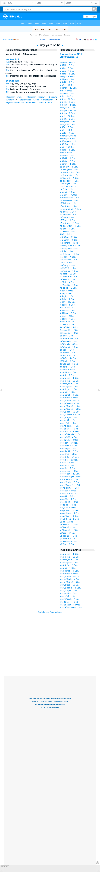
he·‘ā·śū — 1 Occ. (67, 229)
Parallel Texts (45, 102)
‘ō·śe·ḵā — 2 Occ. (67, 299)
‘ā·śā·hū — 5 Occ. (67, 65)
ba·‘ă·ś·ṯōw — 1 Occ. (69, 167)
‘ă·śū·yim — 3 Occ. (68, 161)
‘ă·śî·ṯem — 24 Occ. (68, 110)
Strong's (10, 39)
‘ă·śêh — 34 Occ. (67, 85)
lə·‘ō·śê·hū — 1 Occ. (68, 259)
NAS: (7, 64)
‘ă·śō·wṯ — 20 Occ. (68, 136)
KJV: (7, 70)
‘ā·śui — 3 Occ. (66, 152)
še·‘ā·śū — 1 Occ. (67, 324)
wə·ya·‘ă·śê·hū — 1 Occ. (70, 510)
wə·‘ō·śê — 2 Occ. (68, 496)
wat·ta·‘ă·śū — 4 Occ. (69, 440)
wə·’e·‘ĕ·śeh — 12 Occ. (70, 474)
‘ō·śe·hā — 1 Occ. (67, 310)
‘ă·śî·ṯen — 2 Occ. (67, 113)
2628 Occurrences (69, 57)
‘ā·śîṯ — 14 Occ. (67, 96)
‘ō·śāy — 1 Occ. (66, 293)
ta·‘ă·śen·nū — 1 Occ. (69, 347)
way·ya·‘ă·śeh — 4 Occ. (70, 403)
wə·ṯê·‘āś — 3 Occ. (68, 505)
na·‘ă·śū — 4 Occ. (67, 282)
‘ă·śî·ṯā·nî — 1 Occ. (68, 107)
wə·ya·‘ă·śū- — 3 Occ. (69, 516)
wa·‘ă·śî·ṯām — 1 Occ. (69, 378)
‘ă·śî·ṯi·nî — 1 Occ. (67, 121)
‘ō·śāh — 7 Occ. (66, 290)
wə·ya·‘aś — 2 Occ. (68, 507)
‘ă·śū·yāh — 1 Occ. (68, 158)
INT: (7, 76)
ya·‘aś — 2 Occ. (66, 522)
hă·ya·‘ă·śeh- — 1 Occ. (69, 223)
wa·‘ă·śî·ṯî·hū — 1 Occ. (69, 383)
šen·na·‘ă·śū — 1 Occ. (69, 333)
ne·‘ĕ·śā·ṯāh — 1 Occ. (69, 285)
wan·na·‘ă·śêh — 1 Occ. (70, 426)
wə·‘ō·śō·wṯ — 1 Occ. (69, 502)
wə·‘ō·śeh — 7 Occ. (68, 493)
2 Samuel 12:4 (12, 81)
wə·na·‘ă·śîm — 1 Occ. (69, 488)
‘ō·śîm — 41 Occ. (67, 321)
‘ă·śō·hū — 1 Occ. (67, 133)
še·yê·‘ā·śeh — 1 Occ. (69, 327)
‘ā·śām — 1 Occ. (67, 68)
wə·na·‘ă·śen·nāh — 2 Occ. (71, 485)
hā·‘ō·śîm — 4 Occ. (68, 214)
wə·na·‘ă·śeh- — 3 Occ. (70, 482)
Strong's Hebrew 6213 (71, 54)
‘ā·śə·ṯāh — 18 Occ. (68, 88)
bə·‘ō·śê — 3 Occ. (67, 189)
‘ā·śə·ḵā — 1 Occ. (67, 82)
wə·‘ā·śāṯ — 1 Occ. (68, 448)
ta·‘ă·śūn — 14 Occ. (68, 358)
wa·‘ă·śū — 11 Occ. (68, 392)
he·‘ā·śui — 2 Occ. (67, 231)
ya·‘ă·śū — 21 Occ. (68, 533)
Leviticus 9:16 (12, 59)
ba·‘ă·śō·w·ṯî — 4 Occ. (69, 178)
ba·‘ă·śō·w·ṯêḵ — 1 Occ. (70, 175)
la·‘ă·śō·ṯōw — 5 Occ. (69, 248)
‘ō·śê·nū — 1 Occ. (67, 319)
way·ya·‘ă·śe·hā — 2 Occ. (70, 406)
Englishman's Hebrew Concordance (21, 102)
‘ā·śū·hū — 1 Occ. (67, 150)
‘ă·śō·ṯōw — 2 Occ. (68, 144)
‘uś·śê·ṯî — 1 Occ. (67, 367)
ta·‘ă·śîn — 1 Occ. (67, 352)
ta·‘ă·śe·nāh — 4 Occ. (69, 344)
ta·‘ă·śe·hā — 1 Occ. (68, 341)
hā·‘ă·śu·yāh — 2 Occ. (69, 200)
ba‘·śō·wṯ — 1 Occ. (68, 183)
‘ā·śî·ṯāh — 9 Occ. (67, 102)
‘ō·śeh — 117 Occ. (68, 302)
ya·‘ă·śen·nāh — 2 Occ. (69, 530)
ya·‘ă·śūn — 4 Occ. (68, 538)
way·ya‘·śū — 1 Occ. (68, 420)
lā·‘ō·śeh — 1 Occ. (68, 251)
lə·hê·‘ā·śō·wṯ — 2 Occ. (70, 254)
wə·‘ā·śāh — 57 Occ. (69, 443)
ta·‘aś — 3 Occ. (66, 336)
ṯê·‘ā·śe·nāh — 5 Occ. (69, 364)
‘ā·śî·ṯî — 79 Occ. (67, 116)
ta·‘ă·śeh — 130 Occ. (69, 338)
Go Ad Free (4, 866)
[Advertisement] (50, 660)
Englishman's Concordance (50, 612)
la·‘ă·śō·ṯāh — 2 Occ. (69, 240)
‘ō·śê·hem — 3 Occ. (68, 313)
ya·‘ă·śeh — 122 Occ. (69, 524)
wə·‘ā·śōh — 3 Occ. (68, 462)
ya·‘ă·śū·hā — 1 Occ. (68, 536)
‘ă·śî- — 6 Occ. (66, 90)
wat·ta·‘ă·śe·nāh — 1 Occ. (71, 434)
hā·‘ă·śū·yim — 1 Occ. (69, 203)
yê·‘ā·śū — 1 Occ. (67, 544)
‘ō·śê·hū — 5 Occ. (67, 305)
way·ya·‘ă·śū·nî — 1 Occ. (70, 414)
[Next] (96, 396)
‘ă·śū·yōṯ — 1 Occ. (68, 164)
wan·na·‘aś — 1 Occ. (68, 423)
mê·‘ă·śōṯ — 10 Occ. (69, 265)
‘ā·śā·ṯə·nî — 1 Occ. (68, 79)
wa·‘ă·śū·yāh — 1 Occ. (69, 395)
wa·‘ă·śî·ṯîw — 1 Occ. (69, 389)
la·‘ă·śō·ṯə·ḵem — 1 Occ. (70, 245)
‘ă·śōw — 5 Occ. (67, 127)
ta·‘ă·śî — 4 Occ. (67, 350)
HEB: (7, 62)
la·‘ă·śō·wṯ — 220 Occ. (69, 237)
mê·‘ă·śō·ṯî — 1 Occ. (68, 268)
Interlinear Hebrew (35, 97)
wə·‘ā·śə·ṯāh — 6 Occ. (69, 451)
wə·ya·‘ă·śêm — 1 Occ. (70, 513)
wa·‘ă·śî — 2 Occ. (67, 375)
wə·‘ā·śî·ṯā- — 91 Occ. (69, 457)
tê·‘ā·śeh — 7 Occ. (68, 361)
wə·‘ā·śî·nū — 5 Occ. (68, 454)
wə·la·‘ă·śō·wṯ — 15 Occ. (70, 476)
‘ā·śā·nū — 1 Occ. (67, 74)
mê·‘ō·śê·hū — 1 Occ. (69, 271)
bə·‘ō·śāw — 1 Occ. (68, 186)
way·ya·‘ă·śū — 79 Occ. (70, 412)
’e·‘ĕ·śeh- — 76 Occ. (68, 195)
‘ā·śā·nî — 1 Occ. (67, 71)
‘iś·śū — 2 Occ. (66, 234)
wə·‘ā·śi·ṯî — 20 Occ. (69, 460)
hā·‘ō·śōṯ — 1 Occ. (68, 220)
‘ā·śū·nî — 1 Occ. (67, 155)
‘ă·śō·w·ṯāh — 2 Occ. (69, 138)
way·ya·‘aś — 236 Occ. (70, 400)
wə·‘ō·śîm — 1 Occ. (68, 499)
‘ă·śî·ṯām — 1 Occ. (68, 105)
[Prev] (3, 396)
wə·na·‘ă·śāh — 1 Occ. (69, 479)
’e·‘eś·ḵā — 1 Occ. (67, 192)
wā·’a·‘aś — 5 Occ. (68, 369)
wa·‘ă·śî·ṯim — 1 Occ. (69, 386)
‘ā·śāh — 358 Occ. (68, 62)
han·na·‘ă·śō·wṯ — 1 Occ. (70, 209)
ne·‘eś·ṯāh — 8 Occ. (68, 288)
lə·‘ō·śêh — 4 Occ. (68, 257)
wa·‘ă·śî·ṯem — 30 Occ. (70, 381)
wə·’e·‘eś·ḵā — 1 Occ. (69, 471)
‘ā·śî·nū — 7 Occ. (67, 93)
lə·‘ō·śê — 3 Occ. (67, 262)
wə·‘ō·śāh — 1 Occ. (68, 490)
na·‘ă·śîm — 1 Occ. (68, 279)
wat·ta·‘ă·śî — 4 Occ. (69, 437)
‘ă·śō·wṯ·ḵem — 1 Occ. (69, 141)
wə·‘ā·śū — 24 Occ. (68, 465)
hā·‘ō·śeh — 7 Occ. (68, 212)
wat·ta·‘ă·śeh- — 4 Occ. (70, 431)
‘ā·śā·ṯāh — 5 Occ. (68, 76)
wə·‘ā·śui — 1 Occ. (68, 468)
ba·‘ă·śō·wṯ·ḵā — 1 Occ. (70, 172)
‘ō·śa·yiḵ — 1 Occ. (67, 296)
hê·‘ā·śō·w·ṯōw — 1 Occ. (70, 226)
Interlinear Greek (13, 97)
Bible (4, 39)
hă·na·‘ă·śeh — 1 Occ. (69, 206)
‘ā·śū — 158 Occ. (67, 147)
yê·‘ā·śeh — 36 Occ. (68, 541)
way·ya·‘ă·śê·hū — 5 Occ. (70, 409)
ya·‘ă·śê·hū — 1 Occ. (68, 527)
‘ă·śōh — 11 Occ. (67, 130)
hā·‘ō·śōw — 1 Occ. (68, 217)
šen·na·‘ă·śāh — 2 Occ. (69, 330)
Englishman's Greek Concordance (37, 99)
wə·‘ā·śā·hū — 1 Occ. (69, 445)
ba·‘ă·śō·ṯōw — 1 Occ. (69, 181)
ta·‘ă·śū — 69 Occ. (68, 355)
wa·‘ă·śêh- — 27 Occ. (69, 372)
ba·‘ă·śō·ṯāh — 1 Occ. (69, 169)
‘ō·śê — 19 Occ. (67, 307)
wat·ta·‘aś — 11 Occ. (69, 429)
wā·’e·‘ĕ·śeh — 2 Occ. (69, 397)
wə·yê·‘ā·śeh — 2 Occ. (69, 519)
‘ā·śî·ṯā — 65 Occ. (67, 99)
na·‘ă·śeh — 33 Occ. (68, 276)
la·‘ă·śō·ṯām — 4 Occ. (69, 243)
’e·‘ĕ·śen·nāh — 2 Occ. (69, 197)
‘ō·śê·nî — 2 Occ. (67, 316)
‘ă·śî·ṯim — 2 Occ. (67, 119)
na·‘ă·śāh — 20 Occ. (68, 274)
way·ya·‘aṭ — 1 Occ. (68, 417)
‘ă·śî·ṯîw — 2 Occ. (67, 124)
